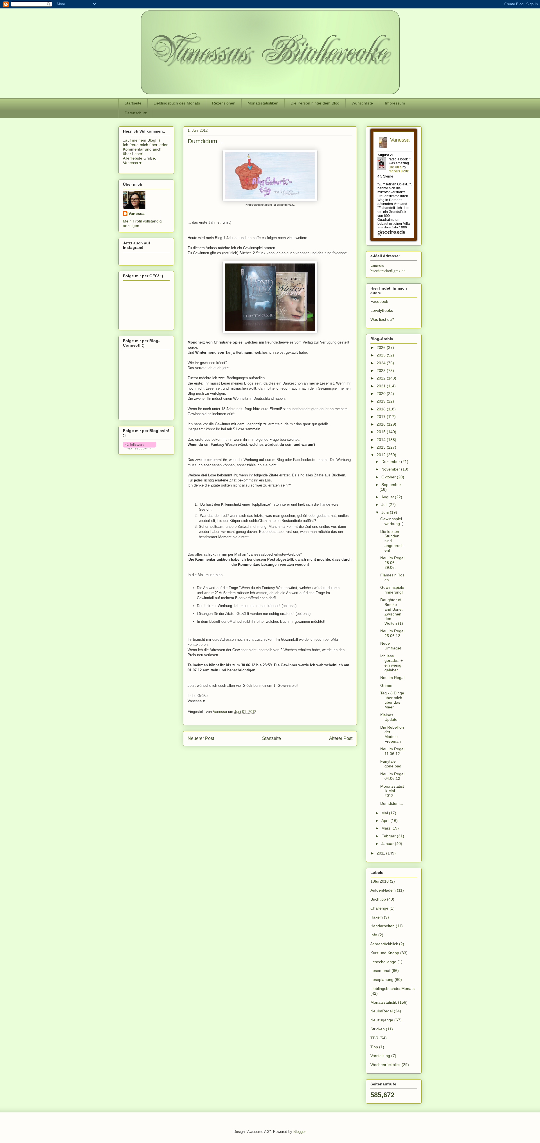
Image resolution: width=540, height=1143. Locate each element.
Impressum (395, 103)
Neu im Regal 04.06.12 (392, 776)
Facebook (379, 301)
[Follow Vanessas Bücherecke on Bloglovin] (139, 448)
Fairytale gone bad (390, 763)
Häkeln (376, 917)
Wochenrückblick (385, 1064)
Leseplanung (381, 979)
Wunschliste (362, 103)
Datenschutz (136, 113)
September (391, 484)
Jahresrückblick (384, 944)
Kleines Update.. (390, 717)
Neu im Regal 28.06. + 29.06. (392, 563)
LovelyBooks (381, 310)
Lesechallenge (383, 962)
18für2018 (379, 881)
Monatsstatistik (383, 1002)
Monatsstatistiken (263, 103)
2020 (382, 393)
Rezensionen (223, 103)
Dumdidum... (391, 803)
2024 (382, 363)
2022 (382, 378)
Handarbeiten (382, 926)
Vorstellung (380, 1055)
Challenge (379, 908)
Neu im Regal (392, 677)
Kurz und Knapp (384, 953)
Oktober (389, 477)
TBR (374, 1038)
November (391, 469)
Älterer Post (340, 738)
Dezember (391, 461)
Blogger (299, 1132)
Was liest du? (382, 319)
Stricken (377, 1029)
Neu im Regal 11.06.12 (392, 751)
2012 (382, 455)
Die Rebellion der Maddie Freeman (392, 734)
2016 (382, 424)
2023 (382, 370)
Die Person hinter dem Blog (315, 103)
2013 (382, 447)
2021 (382, 386)
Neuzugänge (381, 1020)
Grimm (386, 685)
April (385, 820)
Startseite (133, 103)
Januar (388, 843)
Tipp (374, 1047)
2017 (382, 416)
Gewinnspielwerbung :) (392, 521)
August (388, 497)
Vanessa (137, 213)
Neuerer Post (201, 738)
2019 (382, 401)
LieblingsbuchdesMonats (392, 988)
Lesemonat (380, 970)
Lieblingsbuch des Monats (177, 103)
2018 (382, 409)
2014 (382, 439)
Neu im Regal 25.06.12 (392, 633)
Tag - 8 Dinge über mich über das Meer (392, 700)
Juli (384, 504)
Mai (385, 813)
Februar (389, 836)
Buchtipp (378, 899)
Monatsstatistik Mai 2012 (392, 791)
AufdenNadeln (383, 890)
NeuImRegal (381, 1011)
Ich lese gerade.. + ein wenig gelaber (391, 663)
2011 (381, 853)
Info (373, 935)
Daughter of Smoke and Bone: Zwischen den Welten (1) (391, 611)
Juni (385, 512)
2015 (382, 432)
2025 (382, 355)
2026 (382, 347)
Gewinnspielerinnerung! (392, 589)
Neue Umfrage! (390, 645)
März (386, 828)
